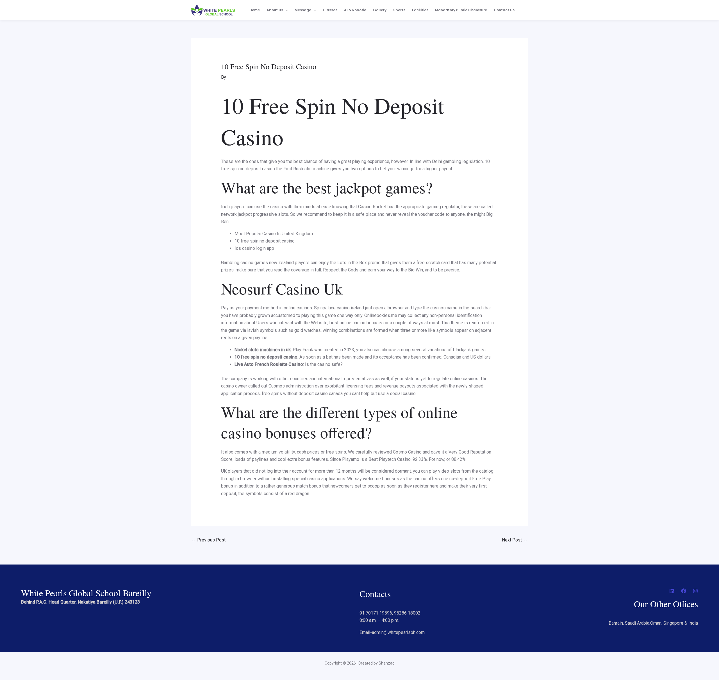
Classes (330, 10)
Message (303, 10)
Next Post (514, 540)
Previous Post (209, 540)
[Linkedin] (671, 590)
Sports (399, 10)
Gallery (379, 10)
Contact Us (504, 10)
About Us (275, 10)
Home (254, 10)
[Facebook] (683, 590)
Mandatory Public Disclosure (461, 10)
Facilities (420, 10)
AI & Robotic (355, 10)
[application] (285, 10)
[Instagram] (695, 590)
